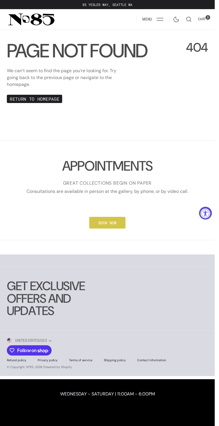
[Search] (188, 19)
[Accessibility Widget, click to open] (205, 213)
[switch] (175, 18)
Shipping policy (115, 360)
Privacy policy (48, 360)
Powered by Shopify (57, 367)
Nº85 (30, 367)
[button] (152, 19)
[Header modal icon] (160, 19)
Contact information (151, 360)
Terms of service (80, 360)
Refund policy (16, 360)
